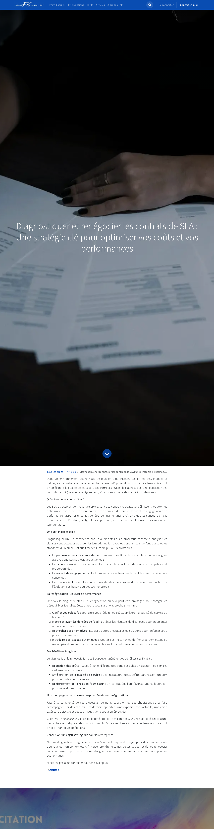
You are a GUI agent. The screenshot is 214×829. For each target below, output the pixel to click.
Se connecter (166, 5)
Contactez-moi (189, 5)
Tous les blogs (55, 471)
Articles (71, 471)
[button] (149, 4)
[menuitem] (57, 5)
